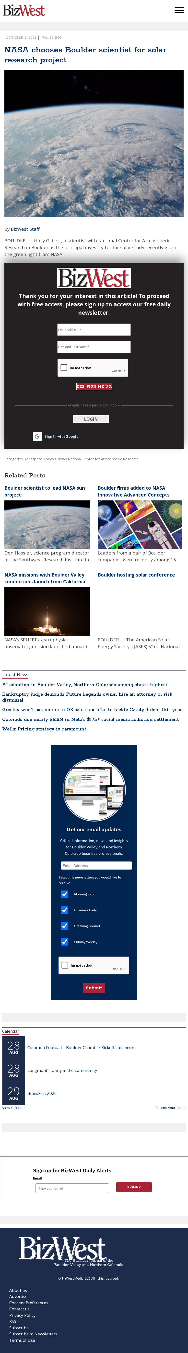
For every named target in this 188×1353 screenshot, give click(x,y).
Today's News (55, 458)
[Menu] (179, 11)
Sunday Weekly (85, 942)
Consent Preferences (28, 1303)
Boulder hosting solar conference (136, 575)
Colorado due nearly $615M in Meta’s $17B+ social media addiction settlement (90, 720)
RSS (12, 1321)
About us (18, 1290)
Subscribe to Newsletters (33, 1334)
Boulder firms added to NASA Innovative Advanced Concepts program (134, 495)
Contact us (19, 1309)
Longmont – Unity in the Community (62, 1070)
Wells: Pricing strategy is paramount (44, 729)
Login (91, 419)
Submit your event (171, 1107)
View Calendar (14, 1107)
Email (37, 1178)
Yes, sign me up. (94, 386)
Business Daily (85, 910)
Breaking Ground (87, 926)
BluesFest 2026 (42, 1093)
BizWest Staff (25, 229)
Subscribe (19, 1327)
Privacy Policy (22, 1315)
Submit (94, 988)
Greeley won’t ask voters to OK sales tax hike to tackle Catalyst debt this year (92, 710)
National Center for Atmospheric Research (103, 458)
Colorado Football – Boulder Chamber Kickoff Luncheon (80, 1047)
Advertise (18, 1296)
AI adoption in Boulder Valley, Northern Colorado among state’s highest (84, 685)
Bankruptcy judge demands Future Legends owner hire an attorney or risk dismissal (87, 697)
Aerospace (33, 458)
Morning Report (86, 894)
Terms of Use (22, 1340)
